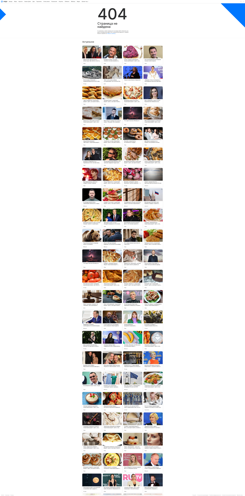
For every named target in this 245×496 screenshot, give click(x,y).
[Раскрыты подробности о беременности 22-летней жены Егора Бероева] (91, 157)
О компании (7, 495)
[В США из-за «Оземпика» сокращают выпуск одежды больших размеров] (112, 381)
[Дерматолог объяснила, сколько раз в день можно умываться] (132, 259)
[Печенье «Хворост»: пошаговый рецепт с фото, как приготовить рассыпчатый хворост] (132, 279)
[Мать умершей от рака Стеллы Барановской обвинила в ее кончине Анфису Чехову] (153, 96)
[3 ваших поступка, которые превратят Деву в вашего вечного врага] (153, 442)
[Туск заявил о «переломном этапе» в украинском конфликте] (153, 462)
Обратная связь (240, 495)
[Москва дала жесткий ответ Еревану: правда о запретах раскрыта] (153, 197)
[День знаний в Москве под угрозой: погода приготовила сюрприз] (91, 340)
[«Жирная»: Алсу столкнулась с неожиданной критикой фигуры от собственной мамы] (153, 75)
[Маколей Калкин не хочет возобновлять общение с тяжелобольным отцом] (153, 483)
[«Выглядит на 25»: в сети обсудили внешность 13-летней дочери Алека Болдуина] (112, 218)
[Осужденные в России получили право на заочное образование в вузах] (132, 197)
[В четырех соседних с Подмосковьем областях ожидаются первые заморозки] (153, 320)
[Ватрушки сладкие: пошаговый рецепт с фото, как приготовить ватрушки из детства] (91, 462)
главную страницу (111, 33)
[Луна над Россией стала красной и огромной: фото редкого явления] (91, 483)
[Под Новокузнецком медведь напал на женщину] (91, 238)
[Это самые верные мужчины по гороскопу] (132, 238)
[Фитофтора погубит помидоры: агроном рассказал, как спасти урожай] (91, 279)
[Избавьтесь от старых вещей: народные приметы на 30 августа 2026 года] (132, 360)
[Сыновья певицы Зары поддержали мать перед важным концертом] (112, 340)
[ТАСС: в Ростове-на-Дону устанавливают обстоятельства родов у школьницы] (112, 75)
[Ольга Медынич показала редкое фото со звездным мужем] (132, 462)
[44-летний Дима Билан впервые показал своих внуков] (153, 55)
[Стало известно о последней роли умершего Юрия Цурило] (112, 320)
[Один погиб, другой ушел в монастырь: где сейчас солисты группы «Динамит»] (91, 55)
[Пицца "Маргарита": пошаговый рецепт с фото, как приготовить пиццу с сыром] (112, 177)
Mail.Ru (2, 495)
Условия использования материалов (229, 495)
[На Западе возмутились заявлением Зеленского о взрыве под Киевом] (91, 197)
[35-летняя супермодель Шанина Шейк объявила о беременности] (112, 483)
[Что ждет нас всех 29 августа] (132, 116)
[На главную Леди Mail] (5, 1)
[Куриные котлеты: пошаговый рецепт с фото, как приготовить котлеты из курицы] (153, 238)
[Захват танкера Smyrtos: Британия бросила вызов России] (153, 177)
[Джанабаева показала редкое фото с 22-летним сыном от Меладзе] (132, 218)
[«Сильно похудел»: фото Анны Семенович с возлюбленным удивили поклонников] (132, 483)
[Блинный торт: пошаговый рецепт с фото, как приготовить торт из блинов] (153, 279)
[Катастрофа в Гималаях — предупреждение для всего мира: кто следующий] (91, 75)
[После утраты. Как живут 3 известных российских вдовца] (153, 259)
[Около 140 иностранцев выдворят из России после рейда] (112, 238)
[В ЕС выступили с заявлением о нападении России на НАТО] (132, 381)
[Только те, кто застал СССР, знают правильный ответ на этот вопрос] (132, 401)
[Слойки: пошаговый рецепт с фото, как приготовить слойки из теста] (132, 422)
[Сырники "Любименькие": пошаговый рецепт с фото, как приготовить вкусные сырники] (153, 218)
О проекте (194, 495)
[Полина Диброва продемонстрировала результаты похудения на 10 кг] (132, 320)
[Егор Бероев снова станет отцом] (91, 381)
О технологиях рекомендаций (202, 495)
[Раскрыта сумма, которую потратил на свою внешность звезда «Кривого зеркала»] (112, 55)
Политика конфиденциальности (215, 495)
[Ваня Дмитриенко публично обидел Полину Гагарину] (91, 177)
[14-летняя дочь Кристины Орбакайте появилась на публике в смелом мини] (132, 299)
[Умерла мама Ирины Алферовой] (132, 75)
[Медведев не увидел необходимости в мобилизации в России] (91, 320)
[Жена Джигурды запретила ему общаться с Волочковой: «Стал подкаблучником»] (112, 360)
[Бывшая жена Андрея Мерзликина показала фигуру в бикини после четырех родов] (91, 360)
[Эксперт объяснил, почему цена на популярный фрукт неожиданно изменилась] (132, 340)
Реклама (12, 495)
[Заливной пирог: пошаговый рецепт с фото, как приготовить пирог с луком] (112, 96)
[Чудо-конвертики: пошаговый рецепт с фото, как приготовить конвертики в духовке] (91, 96)
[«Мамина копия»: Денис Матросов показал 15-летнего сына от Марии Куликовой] (153, 422)
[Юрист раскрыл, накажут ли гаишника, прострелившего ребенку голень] (91, 299)
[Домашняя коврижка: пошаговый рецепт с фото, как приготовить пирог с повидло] (112, 442)
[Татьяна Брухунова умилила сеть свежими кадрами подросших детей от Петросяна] (112, 157)
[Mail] (2, 1)
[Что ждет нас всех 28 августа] (91, 259)
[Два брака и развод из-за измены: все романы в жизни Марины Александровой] (153, 136)
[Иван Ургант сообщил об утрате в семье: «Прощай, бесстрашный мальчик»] (112, 116)
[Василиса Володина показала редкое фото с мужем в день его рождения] (153, 360)
